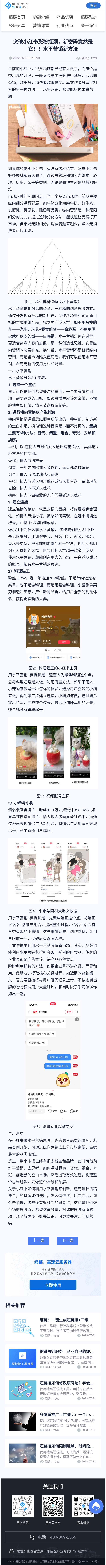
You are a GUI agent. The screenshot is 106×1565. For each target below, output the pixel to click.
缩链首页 (17, 17)
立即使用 (53, 1285)
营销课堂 (41, 25)
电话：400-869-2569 (57, 1537)
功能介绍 (41, 17)
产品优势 (65, 17)
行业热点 (65, 25)
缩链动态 (89, 17)
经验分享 (17, 25)
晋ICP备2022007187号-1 (85, 1561)
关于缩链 (89, 25)
